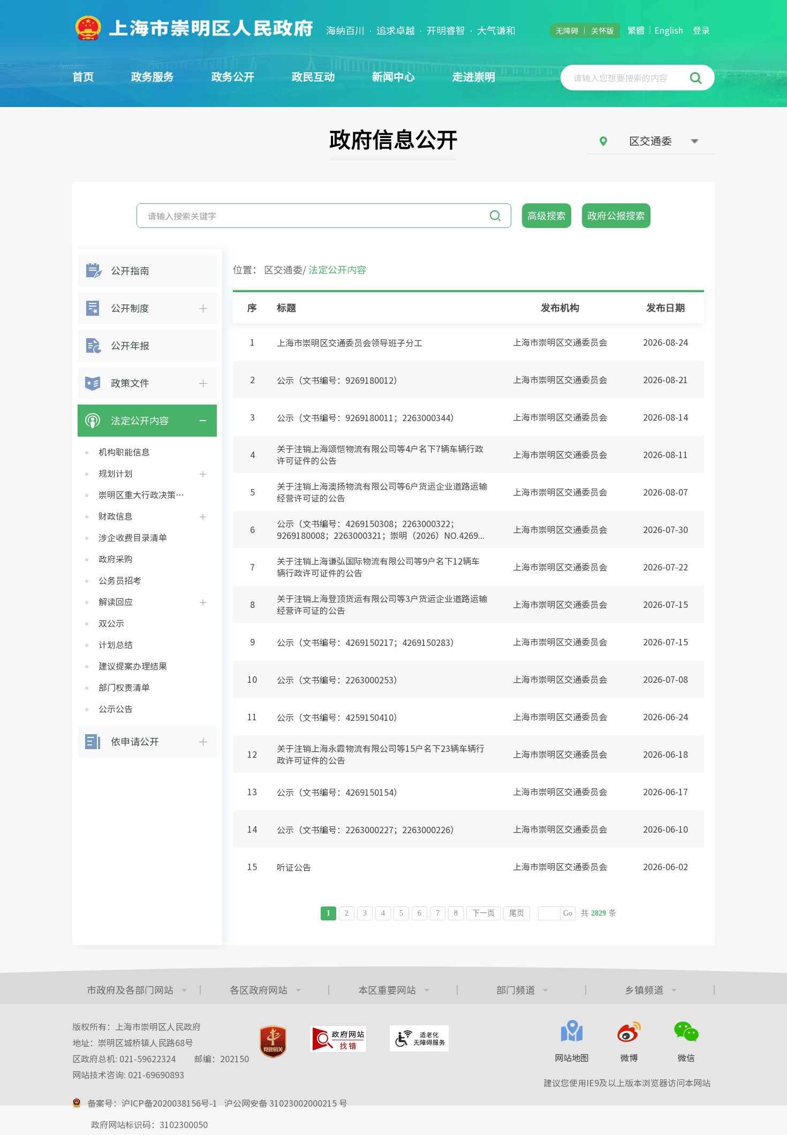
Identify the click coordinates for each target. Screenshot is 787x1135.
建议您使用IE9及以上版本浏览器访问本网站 (626, 1082)
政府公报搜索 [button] (616, 215)
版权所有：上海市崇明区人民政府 (136, 1026)
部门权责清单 (124, 687)
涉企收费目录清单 (133, 537)
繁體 (636, 30)
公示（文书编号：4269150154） (339, 792)
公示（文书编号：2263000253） (339, 679)
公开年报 (130, 345)
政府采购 (116, 558)
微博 (629, 1057)
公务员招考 (120, 580)
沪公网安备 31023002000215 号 (285, 1102)
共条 (598, 913)
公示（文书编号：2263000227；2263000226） (368, 829)
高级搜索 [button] (546, 215)
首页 (83, 76)
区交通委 (283, 269)
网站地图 (572, 1057)
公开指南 (130, 270)
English (668, 30)
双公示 (111, 622)
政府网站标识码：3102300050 (149, 1124)
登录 (701, 30)
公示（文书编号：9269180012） (339, 380)
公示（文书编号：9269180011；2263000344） (368, 417)
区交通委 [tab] (650, 140)
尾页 (516, 913)
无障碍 (567, 30)
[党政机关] (273, 1041)
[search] (626, 77)
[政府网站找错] (338, 1039)
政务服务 (152, 76)
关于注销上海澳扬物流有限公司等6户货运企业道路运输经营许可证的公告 (382, 492)
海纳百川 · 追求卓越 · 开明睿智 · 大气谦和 (421, 30)
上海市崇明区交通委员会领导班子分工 (349, 342)
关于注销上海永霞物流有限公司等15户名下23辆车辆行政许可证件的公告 (381, 754)
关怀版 (602, 30)
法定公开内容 (140, 420)
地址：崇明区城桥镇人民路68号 (132, 1042)
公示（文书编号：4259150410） (339, 717)
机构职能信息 (124, 451)
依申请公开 (135, 741)
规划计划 (116, 473)
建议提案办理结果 (133, 665)
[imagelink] (192, 28)
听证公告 (294, 867)
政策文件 (130, 383)
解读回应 (116, 601)
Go (567, 913)
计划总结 (116, 644)
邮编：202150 (221, 1058)
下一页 (483, 913)
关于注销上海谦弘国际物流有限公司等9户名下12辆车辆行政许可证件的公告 (378, 566)
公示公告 (116, 708)
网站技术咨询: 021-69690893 (128, 1074)
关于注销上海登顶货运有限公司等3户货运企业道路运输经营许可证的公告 (382, 604)
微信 (686, 1057)
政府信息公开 (393, 139)
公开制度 (130, 308)
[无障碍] (419, 1038)
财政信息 (116, 515)
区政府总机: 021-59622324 (160, 1058)
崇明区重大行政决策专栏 (145, 494)
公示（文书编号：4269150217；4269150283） (368, 642)
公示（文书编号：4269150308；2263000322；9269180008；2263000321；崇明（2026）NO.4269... (381, 529)
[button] (697, 77)
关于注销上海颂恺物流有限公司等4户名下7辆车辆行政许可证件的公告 (380, 454)
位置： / (299, 269)
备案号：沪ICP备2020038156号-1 (152, 1102)
